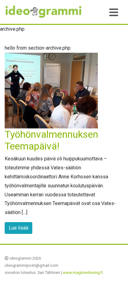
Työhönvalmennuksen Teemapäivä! (51, 140)
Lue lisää (18, 228)
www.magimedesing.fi (83, 272)
